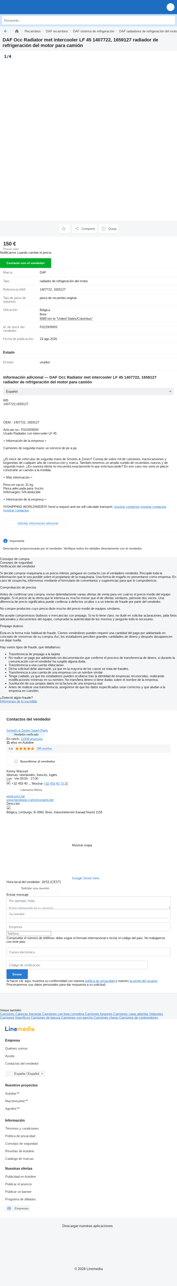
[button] (170, 7)
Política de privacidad (20, 1136)
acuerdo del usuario (143, 981)
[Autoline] (17, 31)
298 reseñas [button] (44, 748)
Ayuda (9, 1056)
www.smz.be (15, 796)
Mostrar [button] (38, 783)
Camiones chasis (106, 1017)
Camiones (7, 1014)
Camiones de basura (46, 1017)
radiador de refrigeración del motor (64, 281)
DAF (43, 272)
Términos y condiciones (22, 1128)
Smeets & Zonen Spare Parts (27, 730)
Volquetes (156, 1014)
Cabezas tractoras (28, 1014)
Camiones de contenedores (138, 1017)
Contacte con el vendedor (25, 263)
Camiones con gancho (77, 1017)
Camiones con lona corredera (63, 1014)
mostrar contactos (127, 506)
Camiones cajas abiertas (131, 1014)
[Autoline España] (28, 7)
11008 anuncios (32, 739)
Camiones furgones (99, 1014)
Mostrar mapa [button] (82, 845)
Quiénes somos (16, 1048)
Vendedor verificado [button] (26, 734)
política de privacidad (100, 981)
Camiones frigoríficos (15, 1017)
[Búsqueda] (170, 20)
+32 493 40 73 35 (56, 783)
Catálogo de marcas (19, 1158)
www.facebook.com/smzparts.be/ (30, 800)
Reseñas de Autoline (19, 1151)
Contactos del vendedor (22, 1063)
